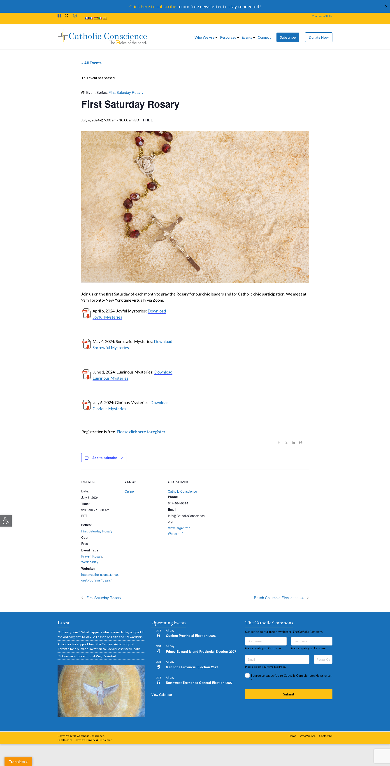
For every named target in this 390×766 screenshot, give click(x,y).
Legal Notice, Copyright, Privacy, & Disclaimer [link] (85, 740)
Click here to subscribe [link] (152, 6)
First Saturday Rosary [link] (96, 531)
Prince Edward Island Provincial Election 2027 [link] (201, 651)
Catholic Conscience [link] (182, 491)
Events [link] (247, 37)
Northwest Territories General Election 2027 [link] (199, 682)
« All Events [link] (91, 62)
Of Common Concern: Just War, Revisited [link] (87, 656)
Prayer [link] (86, 556)
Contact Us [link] (325, 736)
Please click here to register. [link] (141, 431)
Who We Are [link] (204, 37)
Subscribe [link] (288, 37)
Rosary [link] (97, 556)
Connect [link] (264, 37)
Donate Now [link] (319, 37)
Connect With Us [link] (322, 16)
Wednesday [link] (89, 562)
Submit (288, 694)
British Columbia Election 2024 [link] (279, 597)
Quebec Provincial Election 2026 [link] (191, 635)
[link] (6, 521)
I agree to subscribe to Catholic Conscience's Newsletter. (291, 678)
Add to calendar (104, 457)
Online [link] (129, 491)
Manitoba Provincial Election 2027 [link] (192, 667)
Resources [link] (228, 37)
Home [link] (292, 736)
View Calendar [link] (161, 694)
